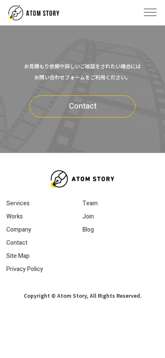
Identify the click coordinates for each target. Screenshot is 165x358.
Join (88, 216)
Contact (82, 106)
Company (18, 229)
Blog (88, 229)
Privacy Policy (24, 269)
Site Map (18, 256)
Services (18, 203)
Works (14, 216)
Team (90, 203)
